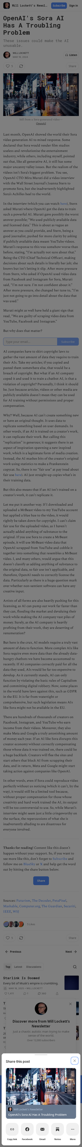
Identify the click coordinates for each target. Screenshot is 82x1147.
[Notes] (57, 1129)
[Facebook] (27, 1129)
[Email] (42, 1129)
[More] (72, 1129)
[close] (74, 1061)
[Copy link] (12, 1129)
